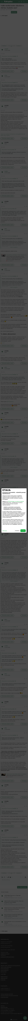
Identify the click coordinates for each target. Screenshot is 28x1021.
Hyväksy (23, 530)
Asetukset (17, 530)
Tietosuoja (4, 530)
